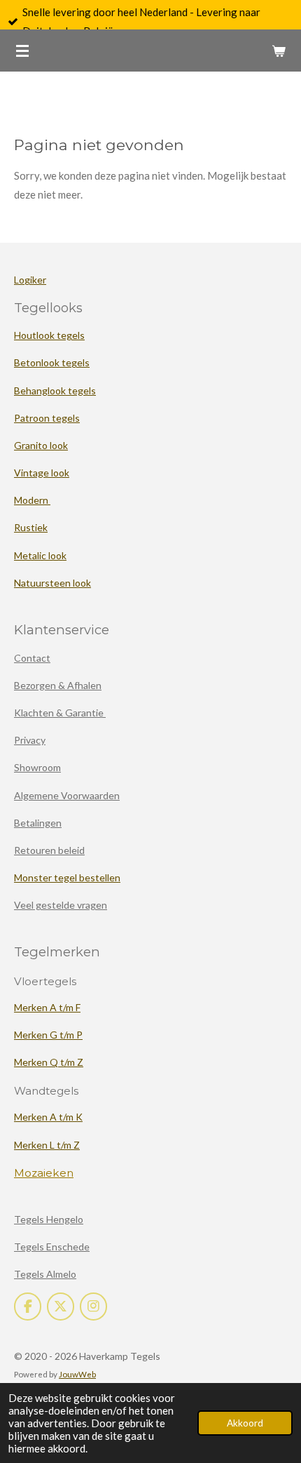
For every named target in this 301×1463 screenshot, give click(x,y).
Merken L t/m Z (47, 1145)
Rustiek (31, 527)
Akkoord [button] (245, 1423)
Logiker (30, 280)
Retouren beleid (49, 850)
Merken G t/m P (48, 1035)
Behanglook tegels (55, 390)
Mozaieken (44, 1173)
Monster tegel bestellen (67, 877)
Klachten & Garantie (60, 713)
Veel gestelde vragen (60, 905)
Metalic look (40, 555)
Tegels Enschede (52, 1246)
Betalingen (38, 823)
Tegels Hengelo (48, 1219)
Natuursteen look (52, 583)
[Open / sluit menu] (22, 50)
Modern (32, 500)
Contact (32, 658)
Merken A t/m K (48, 1117)
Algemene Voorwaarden (67, 795)
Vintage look (41, 473)
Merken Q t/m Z (48, 1062)
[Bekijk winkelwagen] (278, 50)
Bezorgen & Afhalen (58, 685)
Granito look (41, 445)
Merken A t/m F (47, 1007)
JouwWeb (77, 1374)
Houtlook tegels (49, 335)
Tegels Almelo (45, 1274)
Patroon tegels (47, 418)
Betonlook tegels (52, 362)
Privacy (30, 740)
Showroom (37, 767)
